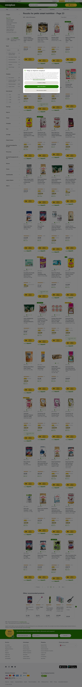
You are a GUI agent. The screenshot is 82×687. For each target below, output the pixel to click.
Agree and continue (41, 86)
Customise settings (41, 82)
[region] (41, 81)
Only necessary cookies (41, 90)
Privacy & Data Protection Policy (39, 79)
